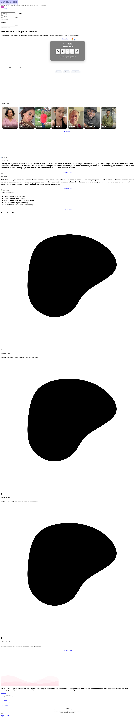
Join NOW (65, 39)
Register (5, 8)
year (6, 16)
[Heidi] (26, 118)
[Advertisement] (67, 87)
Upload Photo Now (68, 369)
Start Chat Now (67, 131)
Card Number (18, 13)
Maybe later (67, 373)
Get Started (3, 693)
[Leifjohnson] (76, 118)
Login (4, 7)
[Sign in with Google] (73, 39)
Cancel (2, 19)
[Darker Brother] (92, 118)
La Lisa (58, 72)
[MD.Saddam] (43, 118)
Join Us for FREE (67, 172)
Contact (6, 705)
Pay (7, 19)
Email (16, 25)
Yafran (66, 72)
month (5, 14)
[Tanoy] (108, 118)
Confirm (7, 27)
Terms (5, 700)
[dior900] (10, 118)
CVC (16, 17)
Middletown (76, 72)
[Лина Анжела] (59, 118)
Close (7, 715)
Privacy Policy (7, 702)
